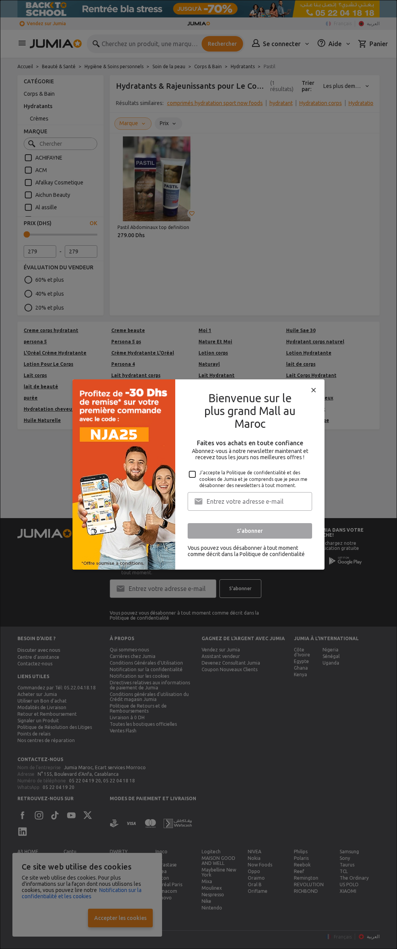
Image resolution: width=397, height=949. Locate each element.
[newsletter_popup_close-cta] (313, 390)
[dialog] (198, 474)
